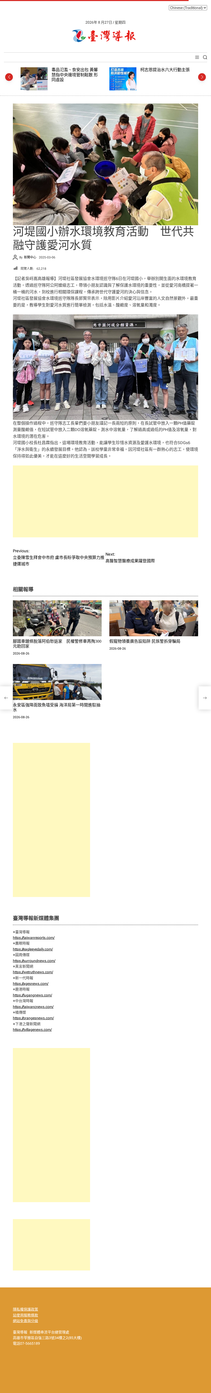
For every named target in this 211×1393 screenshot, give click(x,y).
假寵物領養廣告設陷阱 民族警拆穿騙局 (144, 641)
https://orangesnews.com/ (33, 1018)
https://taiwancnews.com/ (33, 1007)
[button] (9, 77)
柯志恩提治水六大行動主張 (76, 69)
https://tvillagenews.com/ (32, 1029)
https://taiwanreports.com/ (34, 938)
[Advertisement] (105, 501)
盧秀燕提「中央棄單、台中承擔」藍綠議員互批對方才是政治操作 (165, 74)
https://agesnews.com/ (30, 983)
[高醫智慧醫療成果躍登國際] (205, 697)
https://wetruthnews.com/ (33, 972)
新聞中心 (30, 257)
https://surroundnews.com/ (34, 961)
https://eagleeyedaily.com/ (33, 949)
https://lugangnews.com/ (32, 995)
